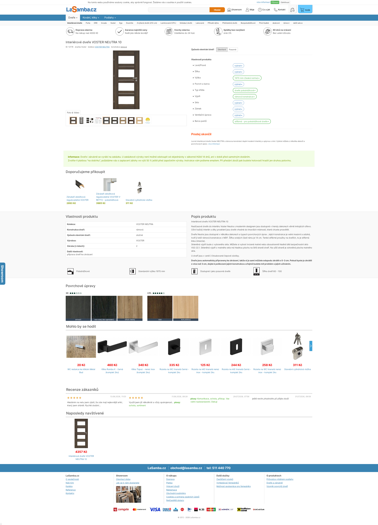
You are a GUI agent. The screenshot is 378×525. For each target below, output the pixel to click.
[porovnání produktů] (292, 9)
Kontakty (70, 493)
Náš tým (70, 482)
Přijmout (275, 2)
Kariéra (69, 486)
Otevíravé (222, 49)
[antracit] (78, 308)
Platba (169, 482)
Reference (71, 490)
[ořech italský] (129, 308)
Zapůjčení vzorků (224, 479)
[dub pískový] (185, 308)
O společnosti (72, 479)
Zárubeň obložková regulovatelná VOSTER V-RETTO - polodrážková (108, 196)
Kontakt (281, 9)
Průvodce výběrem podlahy (280, 479)
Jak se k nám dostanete (127, 482)
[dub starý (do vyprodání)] (104, 308)
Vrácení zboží (172, 486)
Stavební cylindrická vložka (139, 200)
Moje (251, 9)
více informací (214, 144)
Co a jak (266, 9)
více (263, 2)
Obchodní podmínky (176, 493)
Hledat (217, 10)
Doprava (170, 479)
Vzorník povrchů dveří (277, 486)
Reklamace (171, 490)
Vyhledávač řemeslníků (227, 482)
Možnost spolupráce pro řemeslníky (233, 486)
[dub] (159, 308)
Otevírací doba (123, 479)
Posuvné (232, 49)
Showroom (236, 9)
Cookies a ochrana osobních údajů (182, 496)
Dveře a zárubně (275, 482)
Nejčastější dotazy (175, 500)
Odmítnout (285, 2)
